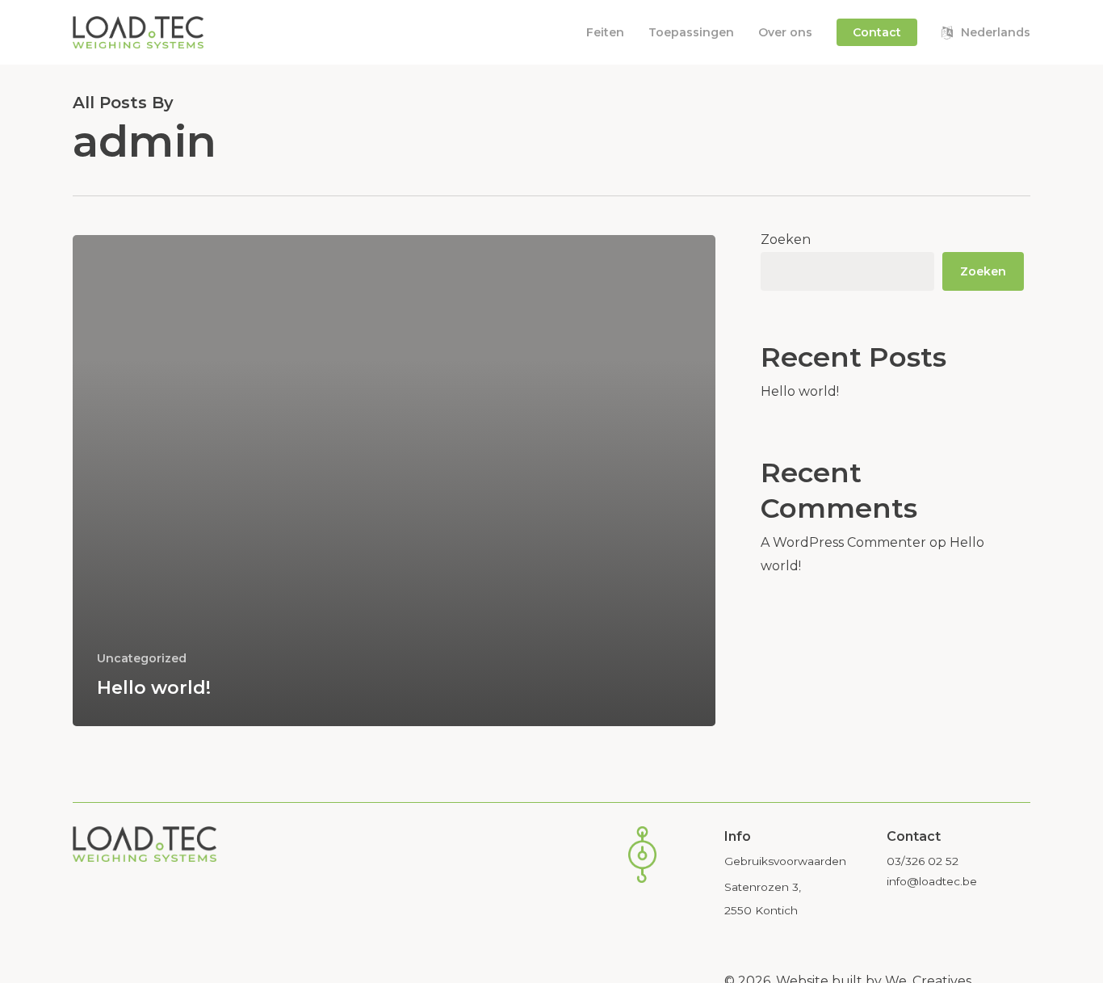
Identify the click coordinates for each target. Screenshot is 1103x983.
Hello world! (800, 391)
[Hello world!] (394, 481)
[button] (785, 861)
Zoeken (786, 239)
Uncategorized (142, 658)
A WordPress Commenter (843, 542)
